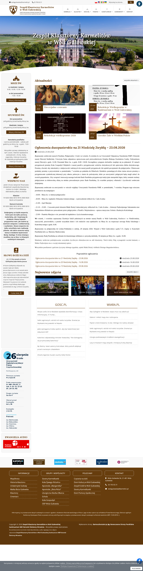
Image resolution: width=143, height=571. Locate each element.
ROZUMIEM (136, 568)
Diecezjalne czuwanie (55, 107)
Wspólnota (14, 478)
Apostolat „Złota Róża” (51, 489)
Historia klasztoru (17, 482)
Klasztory (14, 493)
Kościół (87, 12)
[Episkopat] (103, 462)
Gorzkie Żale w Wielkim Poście (114, 135)
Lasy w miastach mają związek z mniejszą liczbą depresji (111, 343)
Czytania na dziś (80, 478)
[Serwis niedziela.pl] (40, 462)
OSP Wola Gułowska (50, 503)
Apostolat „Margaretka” (52, 486)
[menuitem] (68, 10)
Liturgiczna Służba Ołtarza (53, 493)
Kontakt (130, 12)
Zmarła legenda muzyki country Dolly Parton (53, 355)
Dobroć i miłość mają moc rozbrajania (104, 317)
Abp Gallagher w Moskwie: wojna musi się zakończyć (109, 312)
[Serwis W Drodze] (82, 462)
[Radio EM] (61, 462)
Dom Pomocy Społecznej (84, 493)
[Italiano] (102, 2)
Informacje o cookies (85, 566)
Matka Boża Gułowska (19, 489)
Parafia (95, 12)
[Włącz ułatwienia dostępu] (139, 3)
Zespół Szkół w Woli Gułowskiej (87, 486)
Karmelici (67, 12)
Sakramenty (119, 12)
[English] (99, 2)
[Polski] (96, 2)
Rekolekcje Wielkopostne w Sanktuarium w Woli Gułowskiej (114, 108)
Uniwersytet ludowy (18, 486)
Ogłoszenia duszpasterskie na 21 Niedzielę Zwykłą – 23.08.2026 (80, 148)
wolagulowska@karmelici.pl (20, 2)
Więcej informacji (15, 100)
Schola (45, 496)
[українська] (105, 2)
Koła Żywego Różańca (51, 482)
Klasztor (77, 12)
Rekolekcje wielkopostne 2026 (60, 135)
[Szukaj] (131, 2)
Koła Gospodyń (48, 500)
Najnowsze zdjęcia (48, 272)
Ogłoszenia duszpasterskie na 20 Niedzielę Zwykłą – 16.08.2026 (61, 262)
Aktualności (43, 81)
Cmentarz (14, 496)
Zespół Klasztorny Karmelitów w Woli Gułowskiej (37, 10)
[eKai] (124, 462)
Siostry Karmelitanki (50, 478)
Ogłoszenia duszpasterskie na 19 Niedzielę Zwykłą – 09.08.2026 (61, 266)
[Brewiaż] (19, 462)
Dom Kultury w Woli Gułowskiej (87, 482)
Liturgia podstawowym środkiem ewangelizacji (107, 337)
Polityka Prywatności (68, 566)
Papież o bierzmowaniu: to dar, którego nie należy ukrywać (112, 323)
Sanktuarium (106, 12)
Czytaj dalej (15, 293)
